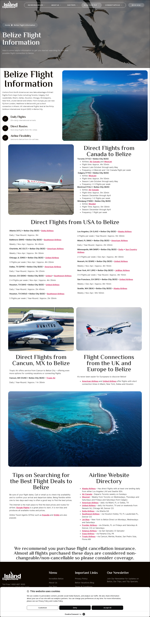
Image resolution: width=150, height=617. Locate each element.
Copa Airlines (88, 533)
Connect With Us (112, 5)
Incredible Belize (35, 5)
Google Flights (22, 507)
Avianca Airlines (89, 531)
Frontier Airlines (89, 525)
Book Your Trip (90, 5)
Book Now (136, 5)
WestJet (108, 161)
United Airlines (52, 257)
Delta (120, 249)
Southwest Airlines (52, 240)
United (49, 276)
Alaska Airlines (125, 231)
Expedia (45, 515)
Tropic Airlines (88, 536)
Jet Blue (86, 519)
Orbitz (57, 515)
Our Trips (71, 5)
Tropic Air (50, 378)
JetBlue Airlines (122, 270)
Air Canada (94, 190)
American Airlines (55, 248)
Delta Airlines (47, 230)
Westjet (92, 204)
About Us (55, 5)
